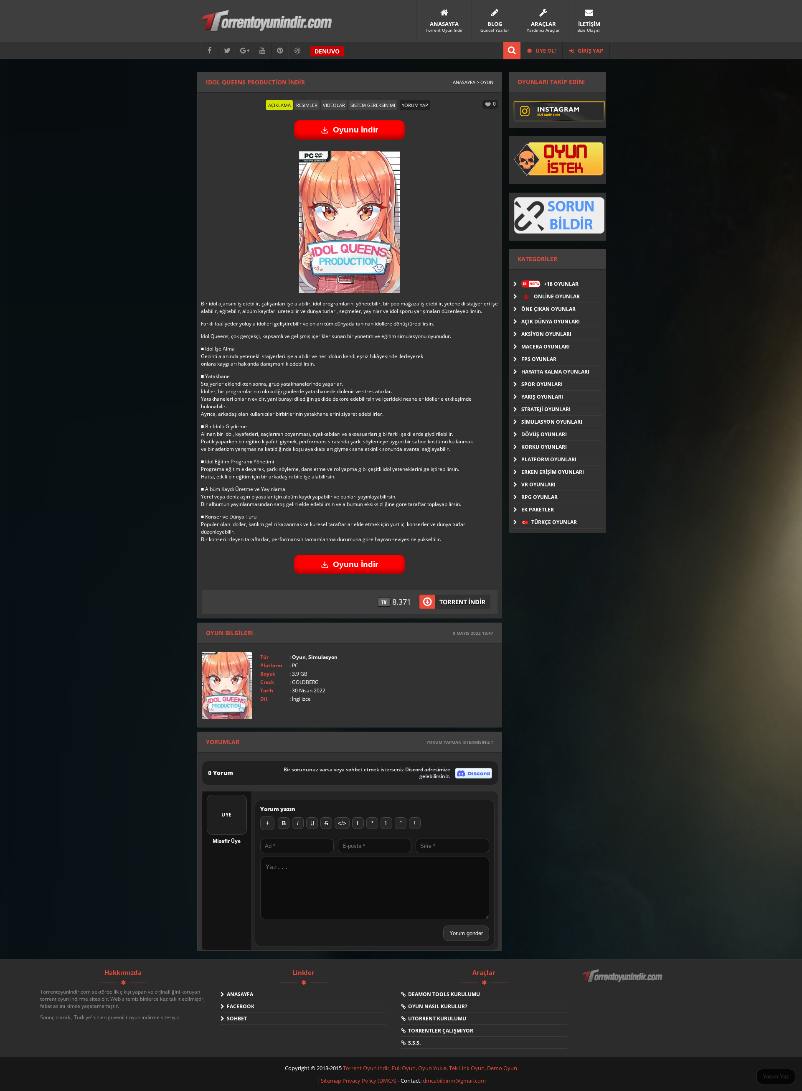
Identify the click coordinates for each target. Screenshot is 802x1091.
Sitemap (332, 1080)
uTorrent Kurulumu (436, 1018)
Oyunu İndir (355, 129)
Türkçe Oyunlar (553, 522)
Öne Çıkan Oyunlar (548, 309)
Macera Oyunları (545, 346)
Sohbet (235, 1018)
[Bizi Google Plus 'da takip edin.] (245, 50)
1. (386, 823)
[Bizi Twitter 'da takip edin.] (227, 50)
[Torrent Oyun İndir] (623, 981)
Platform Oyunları (548, 459)
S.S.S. (413, 1042)
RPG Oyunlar (539, 497)
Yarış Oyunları (542, 396)
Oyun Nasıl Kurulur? (436, 1006)
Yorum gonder (466, 933)
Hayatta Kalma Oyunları (555, 371)
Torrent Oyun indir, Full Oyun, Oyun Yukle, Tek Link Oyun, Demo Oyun (430, 1068)
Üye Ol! (545, 50)
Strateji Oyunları (546, 409)
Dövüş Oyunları (544, 434)
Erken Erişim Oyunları (552, 472)
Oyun (299, 657)
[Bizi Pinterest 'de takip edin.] (280, 50)
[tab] (279, 105)
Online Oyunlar (556, 296)
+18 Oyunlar (551, 283)
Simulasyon (323, 657)
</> (342, 823)
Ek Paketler (537, 509)
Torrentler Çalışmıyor (439, 1030)
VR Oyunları (538, 484)
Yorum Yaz (776, 1076)
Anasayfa (238, 994)
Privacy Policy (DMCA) (369, 1080)
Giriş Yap (589, 50)
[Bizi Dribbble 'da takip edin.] (297, 50)
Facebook (239, 1006)
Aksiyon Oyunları (546, 334)
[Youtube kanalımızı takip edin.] (262, 50)
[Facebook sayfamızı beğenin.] (209, 50)
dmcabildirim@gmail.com (454, 1080)
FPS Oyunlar (538, 359)
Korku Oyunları (544, 446)
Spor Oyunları (542, 384)
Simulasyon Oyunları (551, 421)
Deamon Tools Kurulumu (443, 994)
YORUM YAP (415, 105)
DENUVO (327, 51)
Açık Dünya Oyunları (550, 321)
